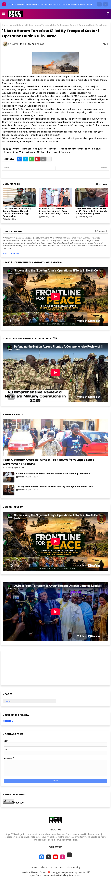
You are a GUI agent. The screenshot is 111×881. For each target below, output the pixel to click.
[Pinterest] (37, 159)
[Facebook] (19, 159)
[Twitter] (25, 159)
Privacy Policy (73, 867)
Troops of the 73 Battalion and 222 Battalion (27, 152)
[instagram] (62, 856)
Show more (101, 184)
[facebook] (41, 856)
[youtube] (55, 856)
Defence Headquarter (34, 148)
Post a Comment (11, 253)
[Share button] (49, 159)
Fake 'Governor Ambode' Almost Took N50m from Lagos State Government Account (48, 462)
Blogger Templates (62, 872)
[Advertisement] (17, 667)
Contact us (57, 867)
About (44, 867)
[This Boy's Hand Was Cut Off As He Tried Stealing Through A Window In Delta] (8, 490)
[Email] (43, 159)
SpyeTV (53, 148)
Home (5, 25)
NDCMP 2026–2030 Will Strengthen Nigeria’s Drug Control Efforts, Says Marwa (54, 211)
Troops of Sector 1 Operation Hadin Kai (80, 148)
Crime (16, 148)
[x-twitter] (48, 856)
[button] (99, 4)
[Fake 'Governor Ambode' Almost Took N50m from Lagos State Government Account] (55, 437)
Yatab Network (17, 25)
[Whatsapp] (31, 159)
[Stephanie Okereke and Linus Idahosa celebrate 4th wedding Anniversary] (8, 477)
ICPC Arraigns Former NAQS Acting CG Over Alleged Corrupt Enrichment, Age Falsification (17, 212)
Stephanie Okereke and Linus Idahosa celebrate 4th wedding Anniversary (53, 473)
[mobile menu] (3, 14)
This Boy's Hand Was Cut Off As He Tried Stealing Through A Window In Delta (54, 486)
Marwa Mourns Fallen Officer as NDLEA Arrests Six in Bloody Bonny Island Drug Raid (91, 211)
